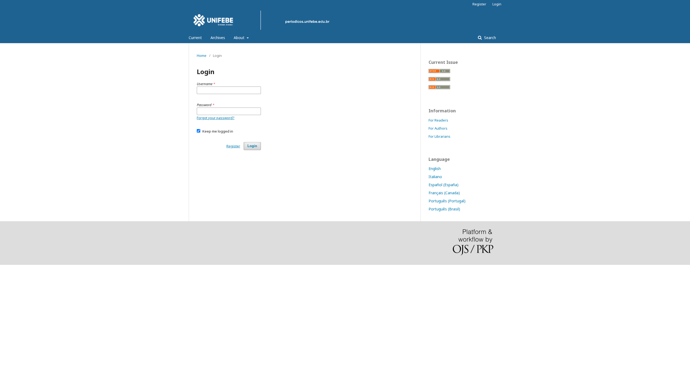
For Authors (438, 128)
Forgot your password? (215, 117)
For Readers (438, 120)
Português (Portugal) (447, 200)
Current (195, 37)
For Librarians (439, 136)
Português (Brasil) (444, 209)
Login (496, 4)
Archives (218, 37)
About (240, 37)
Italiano (435, 176)
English (435, 168)
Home (201, 55)
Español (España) (443, 184)
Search (489, 37)
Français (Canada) (444, 192)
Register (479, 4)
